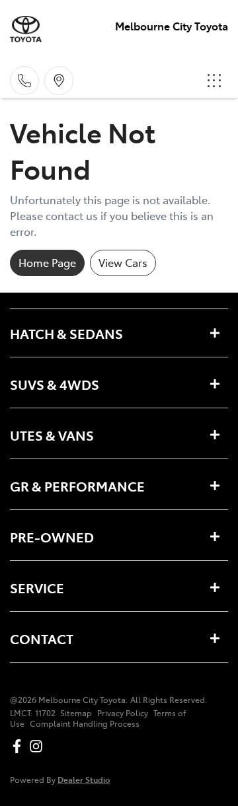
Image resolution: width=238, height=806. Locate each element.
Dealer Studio (84, 779)
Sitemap (76, 713)
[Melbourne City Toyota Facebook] (19, 746)
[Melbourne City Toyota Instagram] (38, 746)
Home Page (47, 262)
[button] (214, 80)
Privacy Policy (122, 713)
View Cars (123, 262)
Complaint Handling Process (84, 723)
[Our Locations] (58, 80)
